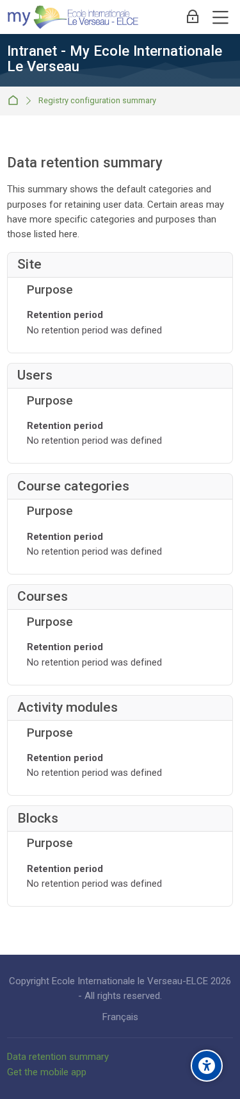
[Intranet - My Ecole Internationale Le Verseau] (73, 17)
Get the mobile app (46, 1072)
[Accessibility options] (207, 1066)
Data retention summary (58, 1056)
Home (15, 101)
